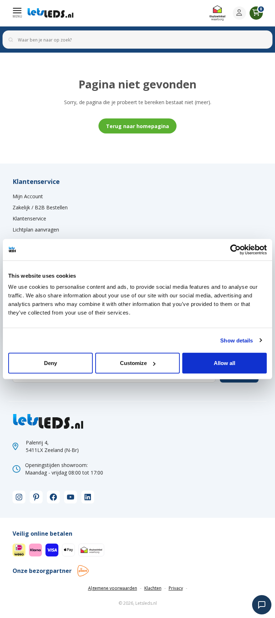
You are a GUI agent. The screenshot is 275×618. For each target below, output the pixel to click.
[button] (17, 13)
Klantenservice (29, 218)
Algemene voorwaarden (112, 588)
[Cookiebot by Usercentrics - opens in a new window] (235, 249)
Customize (133, 363)
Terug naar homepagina (137, 126)
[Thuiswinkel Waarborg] (217, 13)
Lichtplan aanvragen (36, 229)
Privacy (176, 588)
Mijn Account (28, 196)
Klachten (152, 588)
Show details (236, 340)
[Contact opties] (261, 604)
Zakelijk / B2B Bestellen (40, 207)
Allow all (224, 363)
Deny (50, 363)
